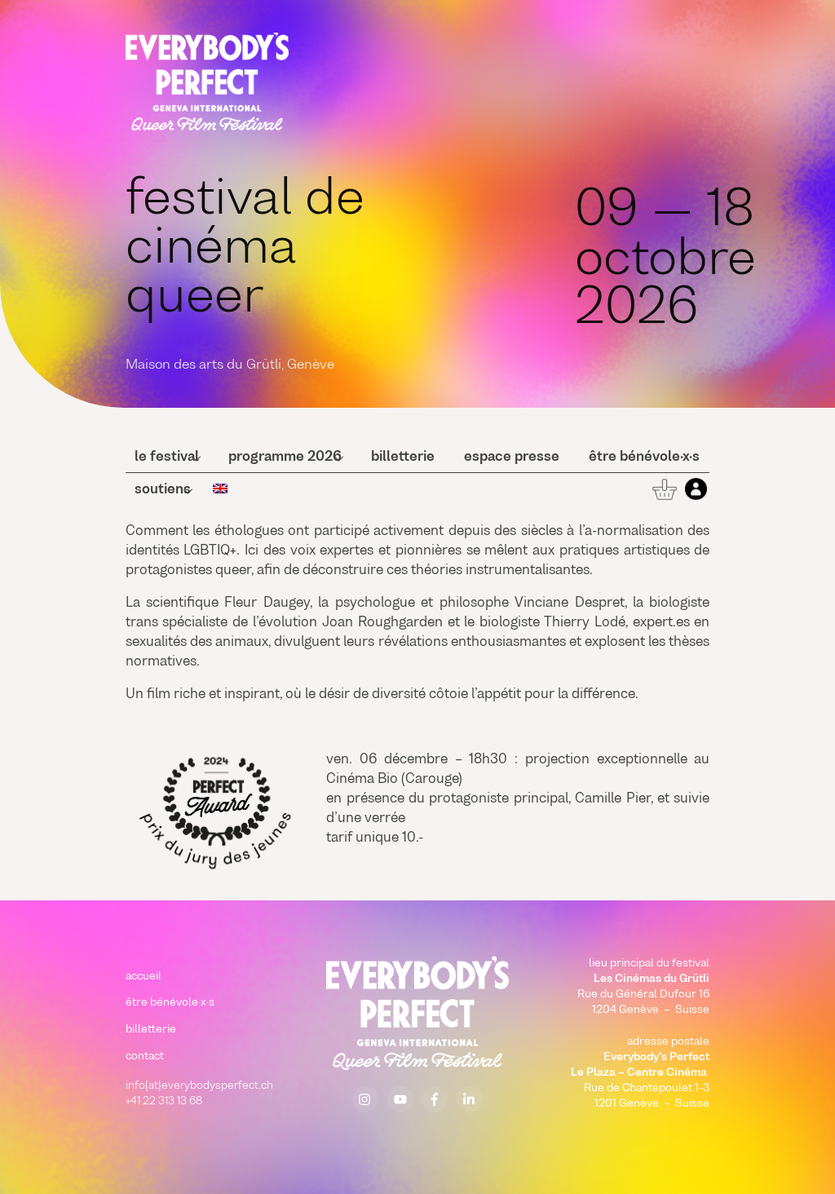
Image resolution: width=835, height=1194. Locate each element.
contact (145, 1056)
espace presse (511, 457)
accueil (143, 976)
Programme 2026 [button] (285, 457)
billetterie (403, 457)
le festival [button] (167, 457)
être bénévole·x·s (644, 457)
